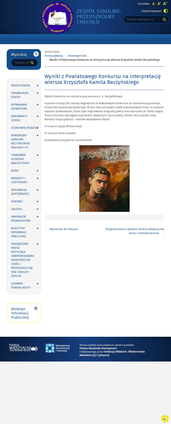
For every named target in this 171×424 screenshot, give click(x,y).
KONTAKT (17, 202)
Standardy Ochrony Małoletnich (20, 159)
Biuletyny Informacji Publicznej (18, 232)
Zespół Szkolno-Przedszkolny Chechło (103, 17)
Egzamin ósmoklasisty (21, 286)
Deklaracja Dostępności (20, 192)
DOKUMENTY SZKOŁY (19, 118)
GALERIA (16, 209)
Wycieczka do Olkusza (64, 229)
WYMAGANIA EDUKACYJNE (19, 107)
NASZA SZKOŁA (20, 85)
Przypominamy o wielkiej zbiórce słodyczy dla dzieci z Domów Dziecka (135, 231)
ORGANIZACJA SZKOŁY (19, 95)
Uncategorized (77, 56)
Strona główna (54, 56)
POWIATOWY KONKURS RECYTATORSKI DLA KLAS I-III (20, 141)
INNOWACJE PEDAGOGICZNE (21, 219)
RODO (15, 171)
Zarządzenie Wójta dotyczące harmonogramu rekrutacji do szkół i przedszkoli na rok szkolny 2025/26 (22, 260)
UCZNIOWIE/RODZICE (25, 128)
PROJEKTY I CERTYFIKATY (19, 180)
